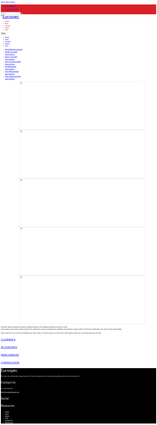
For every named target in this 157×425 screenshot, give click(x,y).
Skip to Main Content (8, 2)
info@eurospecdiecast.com (10, 392)
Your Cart (11, 9)
